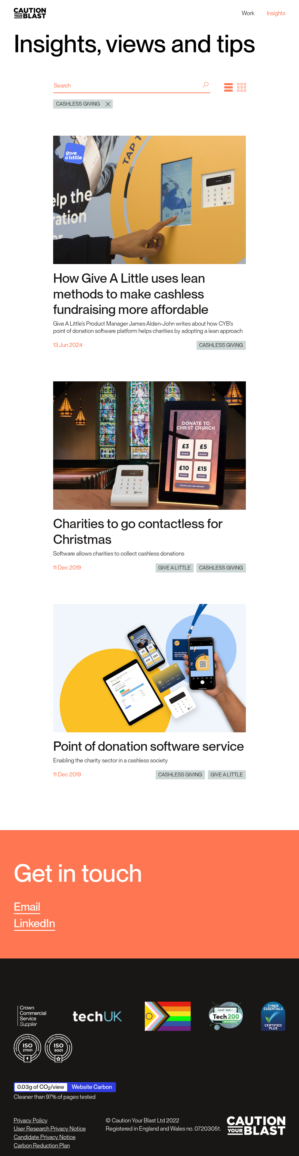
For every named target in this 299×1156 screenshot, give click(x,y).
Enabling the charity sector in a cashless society (110, 760)
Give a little (174, 568)
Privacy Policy (31, 1120)
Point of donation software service (148, 746)
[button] (228, 87)
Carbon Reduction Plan (42, 1145)
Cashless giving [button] (78, 104)
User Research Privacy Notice (50, 1128)
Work (248, 13)
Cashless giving (221, 345)
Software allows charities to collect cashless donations (118, 553)
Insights (276, 13)
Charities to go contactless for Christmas (137, 531)
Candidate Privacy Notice (45, 1137)
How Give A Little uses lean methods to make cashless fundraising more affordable (130, 293)
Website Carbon (92, 1086)
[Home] (30, 13)
